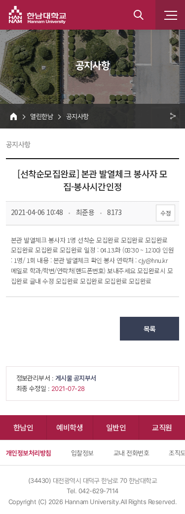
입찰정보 (82, 453)
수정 (165, 213)
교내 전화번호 (131, 453)
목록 (150, 329)
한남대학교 (37, 15)
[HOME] (13, 116)
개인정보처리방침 (28, 453)
